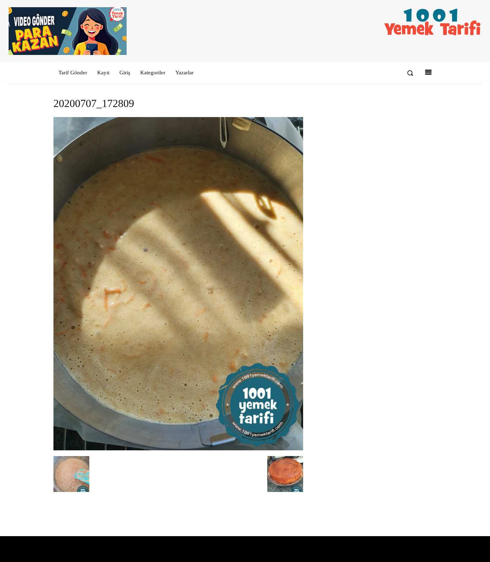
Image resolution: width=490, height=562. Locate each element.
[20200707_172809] (178, 448)
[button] (410, 73)
